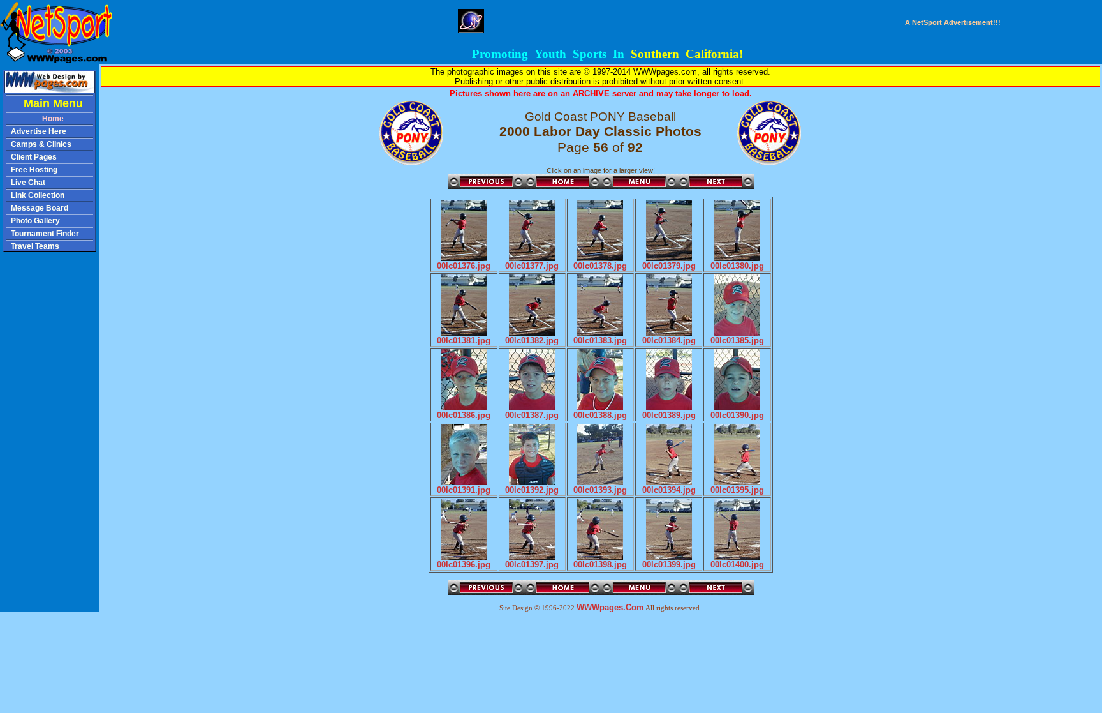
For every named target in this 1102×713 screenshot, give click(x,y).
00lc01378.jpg (600, 266)
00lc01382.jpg (532, 340)
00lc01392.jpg (532, 490)
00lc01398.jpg (600, 564)
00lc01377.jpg (532, 266)
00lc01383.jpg (600, 340)
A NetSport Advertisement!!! (953, 22)
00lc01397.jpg (532, 564)
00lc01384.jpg (669, 340)
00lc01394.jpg (669, 490)
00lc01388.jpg (600, 415)
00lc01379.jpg (669, 266)
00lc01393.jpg (600, 490)
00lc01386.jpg (463, 415)
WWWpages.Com (610, 607)
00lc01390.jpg (737, 415)
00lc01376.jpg (463, 266)
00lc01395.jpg (737, 490)
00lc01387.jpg (532, 415)
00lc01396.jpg (463, 564)
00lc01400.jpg (737, 564)
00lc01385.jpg (737, 340)
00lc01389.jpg (669, 415)
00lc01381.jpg (463, 340)
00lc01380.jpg (737, 266)
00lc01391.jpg (463, 490)
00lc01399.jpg (669, 564)
